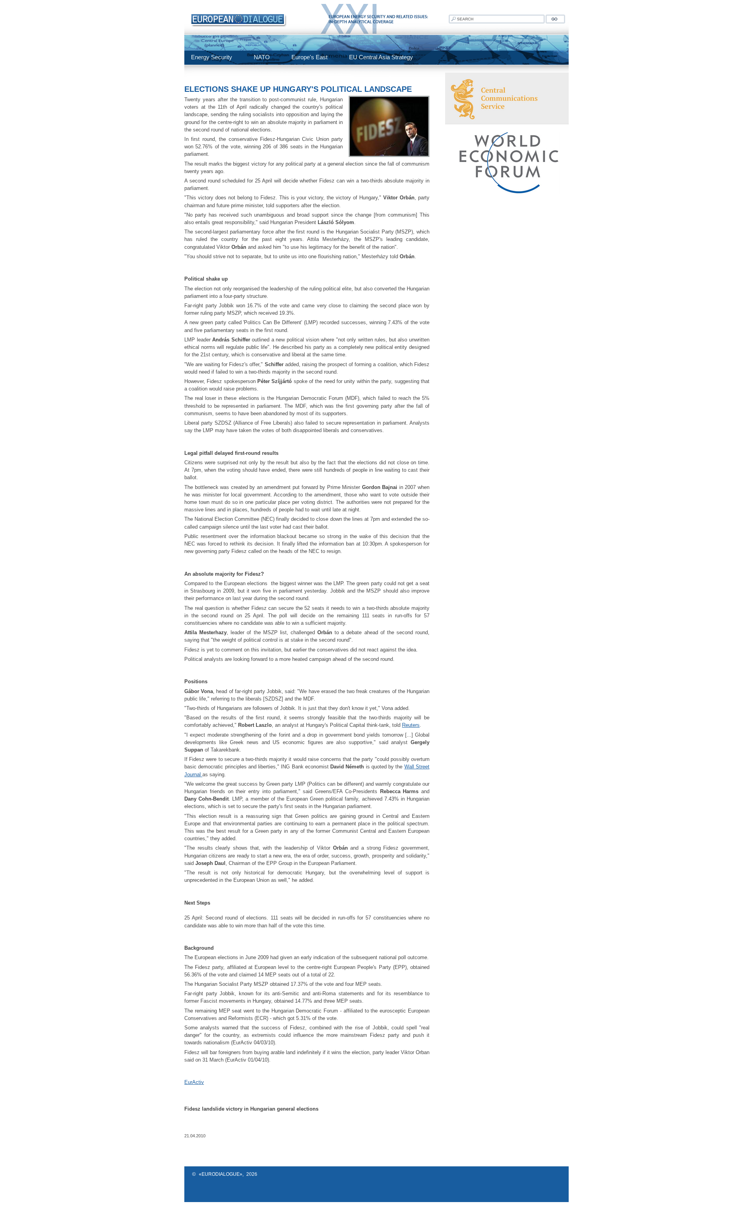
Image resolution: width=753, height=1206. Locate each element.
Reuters (411, 725)
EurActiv (194, 1082)
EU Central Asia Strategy (381, 57)
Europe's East (309, 57)
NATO (262, 57)
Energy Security (211, 57)
